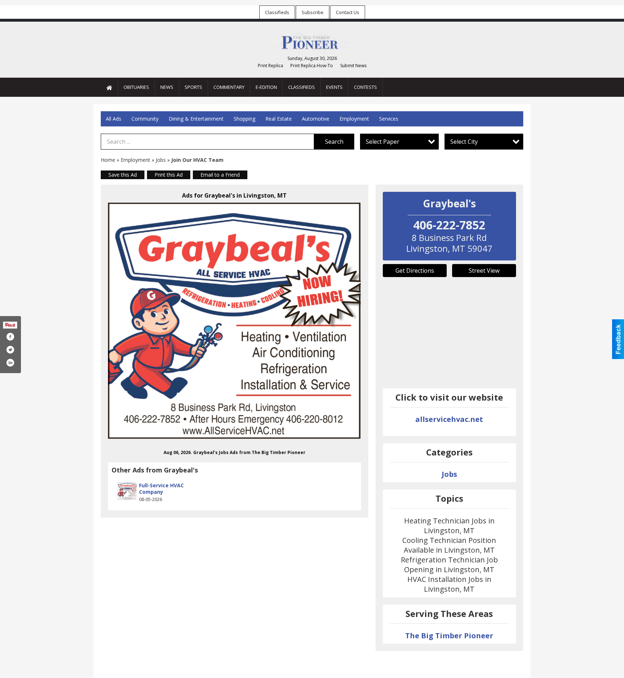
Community (145, 118)
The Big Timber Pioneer (449, 635)
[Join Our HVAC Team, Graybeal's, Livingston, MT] (234, 321)
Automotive (315, 118)
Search (334, 142)
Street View (484, 271)
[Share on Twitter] (10, 350)
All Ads (113, 118)
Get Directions (414, 271)
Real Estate (278, 118)
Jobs (161, 159)
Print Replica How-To (311, 65)
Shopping (244, 118)
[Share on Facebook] (10, 337)
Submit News (353, 65)
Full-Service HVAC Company (161, 488)
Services (388, 118)
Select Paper (382, 142)
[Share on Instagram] (10, 363)
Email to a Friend (220, 174)
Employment (354, 118)
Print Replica (270, 65)
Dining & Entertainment (196, 118)
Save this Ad (122, 174)
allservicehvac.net (449, 419)
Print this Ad (169, 174)
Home (108, 159)
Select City (464, 142)
